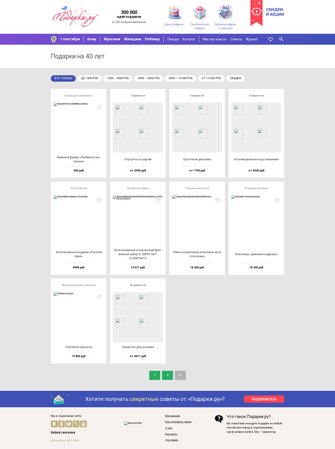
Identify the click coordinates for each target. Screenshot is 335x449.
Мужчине (112, 39)
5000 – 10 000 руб (181, 78)
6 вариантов (197, 95)
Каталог (189, 39)
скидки (235, 78)
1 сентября (70, 39)
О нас (169, 428)
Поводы (173, 39)
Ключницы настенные (197, 188)
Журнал (252, 39)
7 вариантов (138, 95)
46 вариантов (138, 285)
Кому (91, 39)
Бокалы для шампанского (79, 95)
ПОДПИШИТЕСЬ (264, 399)
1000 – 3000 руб (118, 78)
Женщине (132, 39)
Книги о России (78, 188)
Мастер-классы (215, 39)
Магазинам (172, 416)
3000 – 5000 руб (149, 78)
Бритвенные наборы (138, 188)
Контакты (171, 434)
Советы (236, 39)
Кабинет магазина (63, 432)
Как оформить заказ (178, 421)
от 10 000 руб (211, 78)
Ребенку (152, 39)
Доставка (171, 440)
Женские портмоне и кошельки (78, 285)
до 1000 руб (89, 78)
